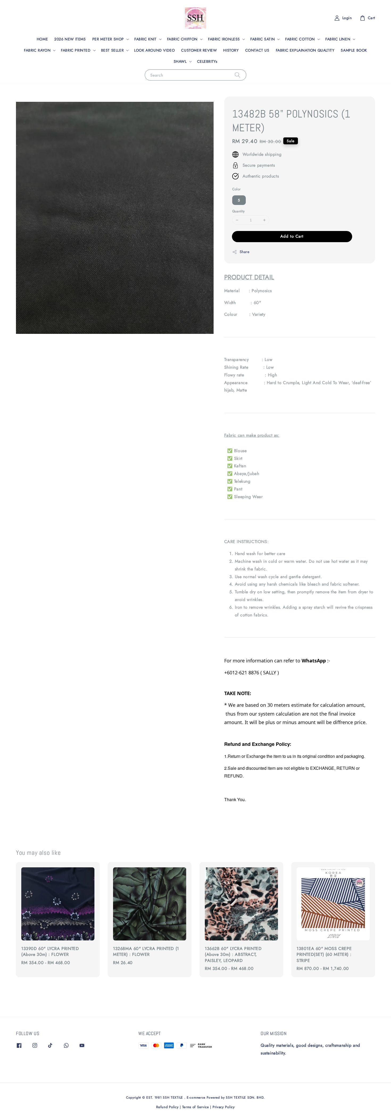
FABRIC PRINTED (75, 50)
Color (236, 189)
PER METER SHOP (108, 39)
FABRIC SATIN (262, 39)
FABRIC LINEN (337, 39)
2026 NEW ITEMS (70, 39)
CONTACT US (257, 50)
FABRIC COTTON (300, 39)
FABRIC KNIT (145, 39)
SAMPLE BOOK (354, 50)
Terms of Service (195, 1106)
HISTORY (231, 50)
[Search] (237, 75)
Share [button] (244, 251)
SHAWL (180, 61)
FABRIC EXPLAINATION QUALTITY (305, 50)
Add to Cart (291, 236)
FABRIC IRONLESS (224, 39)
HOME (42, 39)
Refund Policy (167, 1106)
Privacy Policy (224, 1106)
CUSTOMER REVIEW (199, 50)
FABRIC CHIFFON (182, 39)
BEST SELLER (112, 50)
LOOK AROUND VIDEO (154, 50)
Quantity (238, 211)
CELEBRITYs (207, 61)
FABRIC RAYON (37, 50)
